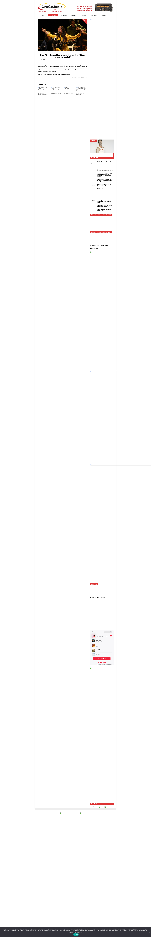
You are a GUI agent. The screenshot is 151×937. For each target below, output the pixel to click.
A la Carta (73, 15)
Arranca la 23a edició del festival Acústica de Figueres (81, 93)
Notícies (53, 15)
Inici (43, 15)
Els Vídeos (93, 15)
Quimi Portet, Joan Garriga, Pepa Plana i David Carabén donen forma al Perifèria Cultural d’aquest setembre (56, 91)
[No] (149, 932)
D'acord (76, 934)
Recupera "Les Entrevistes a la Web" (101, 232)
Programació (63, 15)
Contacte (104, 15)
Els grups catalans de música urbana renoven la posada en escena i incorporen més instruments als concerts (43, 92)
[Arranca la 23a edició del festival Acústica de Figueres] (81, 90)
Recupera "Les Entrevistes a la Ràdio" (101, 214)
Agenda (84, 15)
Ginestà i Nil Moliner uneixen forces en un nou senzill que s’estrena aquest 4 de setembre (68, 91)
